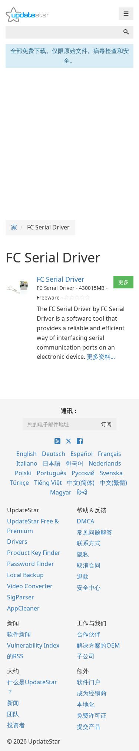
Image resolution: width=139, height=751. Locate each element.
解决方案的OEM (98, 645)
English (26, 454)
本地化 (86, 704)
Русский (83, 473)
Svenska (111, 473)
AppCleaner (23, 608)
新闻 (13, 703)
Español (81, 454)
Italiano (26, 463)
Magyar (61, 492)
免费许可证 (91, 715)
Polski (23, 473)
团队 (13, 714)
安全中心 (88, 587)
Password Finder (30, 564)
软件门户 (88, 682)
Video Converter (30, 586)
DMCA (85, 521)
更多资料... (101, 357)
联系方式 (88, 543)
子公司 (86, 656)
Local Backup (25, 575)
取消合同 (88, 565)
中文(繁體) (113, 483)
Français (109, 454)
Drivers (17, 541)
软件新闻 (19, 634)
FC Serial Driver (60, 279)
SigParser (20, 597)
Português (51, 473)
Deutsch (53, 454)
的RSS (15, 656)
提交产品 (88, 726)
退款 (83, 576)
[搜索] (126, 32)
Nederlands (105, 463)
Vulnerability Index (33, 645)
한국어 (74, 463)
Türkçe (19, 483)
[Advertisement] (69, 142)
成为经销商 (91, 693)
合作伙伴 (88, 634)
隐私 (83, 554)
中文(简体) (81, 483)
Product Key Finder (33, 553)
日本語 (51, 463)
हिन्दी (82, 492)
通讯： (70, 411)
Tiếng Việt (48, 483)
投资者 (16, 725)
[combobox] (62, 32)
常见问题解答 (94, 532)
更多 (123, 281)
